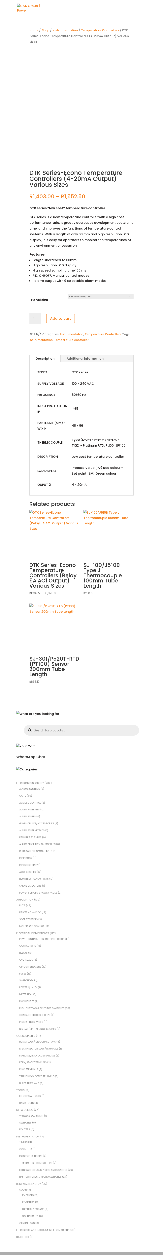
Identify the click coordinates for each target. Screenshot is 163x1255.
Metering (25, 994)
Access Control (30, 802)
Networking (24, 1110)
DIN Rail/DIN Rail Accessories (37, 1029)
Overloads (26, 959)
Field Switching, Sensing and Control (43, 1170)
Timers (23, 1142)
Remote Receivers (30, 837)
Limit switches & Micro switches (40, 1176)
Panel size (39, 300)
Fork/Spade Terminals (33, 1062)
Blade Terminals (29, 1083)
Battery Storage (33, 1209)
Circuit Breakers (30, 966)
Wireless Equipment (31, 1115)
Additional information (85, 358)
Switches (25, 1122)
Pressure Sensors (30, 1156)
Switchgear (27, 980)
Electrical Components (32, 933)
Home (33, 30)
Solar (23, 1189)
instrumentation (41, 340)
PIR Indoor (25, 858)
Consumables (25, 1036)
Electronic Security (30, 783)
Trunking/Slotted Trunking (36, 1076)
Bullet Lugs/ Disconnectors (37, 1041)
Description (45, 358)
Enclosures (26, 1001)
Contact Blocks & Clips (34, 1015)
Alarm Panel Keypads (32, 830)
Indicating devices (31, 1022)
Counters (25, 1149)
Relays (23, 952)
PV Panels (28, 1195)
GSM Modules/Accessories (36, 823)
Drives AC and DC (30, 912)
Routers (24, 1129)
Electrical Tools (30, 1096)
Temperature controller (71, 340)
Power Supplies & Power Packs (38, 892)
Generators (27, 1223)
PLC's (22, 905)
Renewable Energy (28, 1184)
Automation (24, 900)
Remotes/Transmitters (34, 878)
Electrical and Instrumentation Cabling (44, 1230)
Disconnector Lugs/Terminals (38, 1048)
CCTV (22, 795)
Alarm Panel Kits (29, 809)
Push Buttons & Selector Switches (41, 1008)
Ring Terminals (28, 1069)
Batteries (22, 1237)
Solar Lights (30, 1216)
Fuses (22, 973)
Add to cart (60, 318)
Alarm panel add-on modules (37, 844)
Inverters (28, 1202)
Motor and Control (32, 926)
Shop (45, 30)
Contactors (27, 945)
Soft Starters (28, 919)
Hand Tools (26, 1103)
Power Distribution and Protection (41, 939)
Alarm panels (27, 816)
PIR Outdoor (27, 865)
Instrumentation (65, 30)
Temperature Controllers (100, 30)
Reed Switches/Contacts (35, 851)
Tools (20, 1090)
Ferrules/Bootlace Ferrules (37, 1055)
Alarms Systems (29, 789)
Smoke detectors (30, 885)
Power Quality (28, 987)
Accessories (27, 872)
